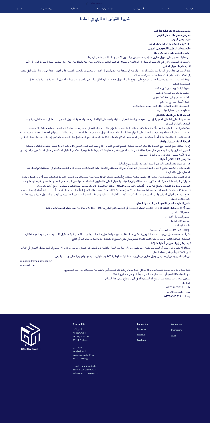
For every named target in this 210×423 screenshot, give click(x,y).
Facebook (141, 340)
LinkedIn (141, 335)
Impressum (176, 330)
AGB (173, 335)
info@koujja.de (175, 292)
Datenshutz (176, 324)
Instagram (142, 329)
